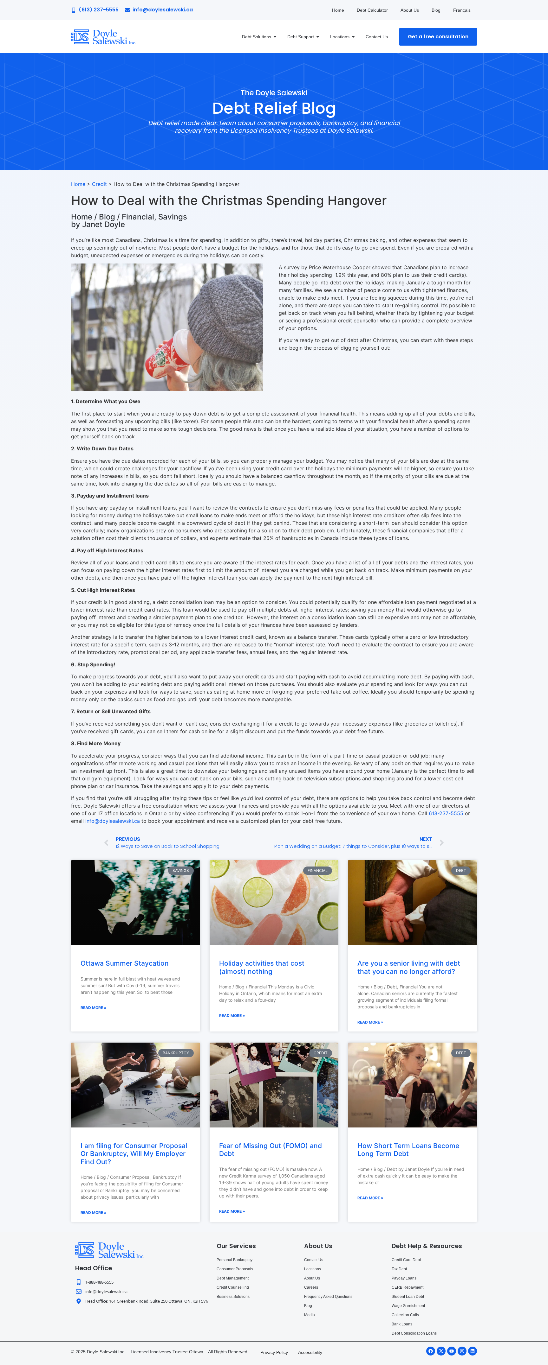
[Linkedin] (472, 1351)
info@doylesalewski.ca (112, 821)
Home (338, 10)
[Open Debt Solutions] (275, 37)
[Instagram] (462, 1351)
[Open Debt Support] (318, 37)
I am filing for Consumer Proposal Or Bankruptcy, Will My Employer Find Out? (134, 1153)
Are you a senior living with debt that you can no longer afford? (408, 967)
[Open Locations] (353, 37)
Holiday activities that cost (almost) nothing (261, 967)
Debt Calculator (372, 10)
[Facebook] (430, 1351)
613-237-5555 (446, 813)
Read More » (94, 1007)
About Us (410, 10)
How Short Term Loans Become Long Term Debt (408, 1150)
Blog (436, 10)
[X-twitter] (441, 1351)
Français (462, 10)
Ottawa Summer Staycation (125, 963)
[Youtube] (451, 1351)
